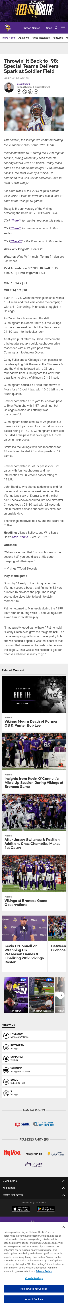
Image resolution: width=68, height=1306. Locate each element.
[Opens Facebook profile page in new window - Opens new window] (19, 91)
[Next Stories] (60, 995)
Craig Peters (23, 84)
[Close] (64, 1227)
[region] (34, 1264)
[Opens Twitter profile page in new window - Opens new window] (24, 91)
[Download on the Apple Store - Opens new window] (21, 1209)
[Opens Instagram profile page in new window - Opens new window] (30, 91)
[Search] (56, 27)
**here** (15, 220)
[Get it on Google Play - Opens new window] (46, 1210)
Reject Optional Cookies (34, 1288)
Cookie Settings (34, 1278)
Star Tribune (20, 537)
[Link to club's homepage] (7, 26)
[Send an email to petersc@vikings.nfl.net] (36, 91)
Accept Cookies (34, 1299)
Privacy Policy (44, 1271)
